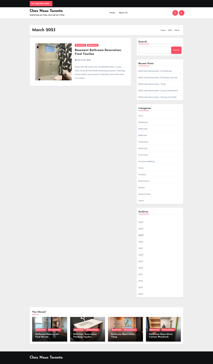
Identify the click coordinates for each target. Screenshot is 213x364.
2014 (140, 294)
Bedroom (142, 135)
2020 (140, 255)
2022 (140, 242)
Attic (140, 116)
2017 (140, 274)
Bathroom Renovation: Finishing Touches (158, 77)
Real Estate (143, 181)
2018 (140, 268)
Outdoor (142, 174)
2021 (140, 248)
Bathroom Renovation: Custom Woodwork (158, 90)
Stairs (141, 200)
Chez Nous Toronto (46, 11)
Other (141, 168)
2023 (140, 235)
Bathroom (92, 45)
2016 (140, 281)
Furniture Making (146, 161)
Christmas (143, 142)
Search (142, 42)
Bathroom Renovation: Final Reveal (155, 71)
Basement (80, 45)
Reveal (141, 187)
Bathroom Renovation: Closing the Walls (157, 97)
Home (112, 13)
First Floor (143, 155)
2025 (140, 222)
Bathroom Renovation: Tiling (152, 84)
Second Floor (144, 194)
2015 (140, 287)
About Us (123, 13)
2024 (140, 229)
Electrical (142, 148)
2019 (140, 261)
